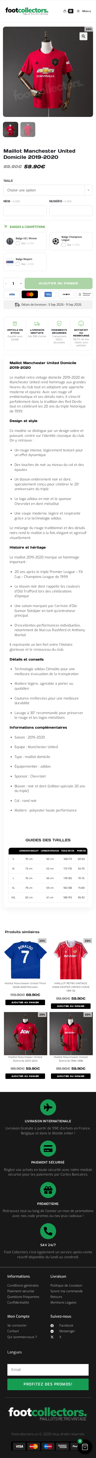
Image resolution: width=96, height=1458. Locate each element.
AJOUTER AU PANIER (25, 1002)
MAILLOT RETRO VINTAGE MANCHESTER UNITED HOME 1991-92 (71, 987)
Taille (8, 181)
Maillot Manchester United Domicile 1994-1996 (71, 1058)
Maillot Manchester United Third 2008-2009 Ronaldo (25, 985)
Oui (27, 243)
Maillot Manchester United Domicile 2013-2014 (25, 1058)
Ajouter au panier (58, 283)
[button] (83, 36)
